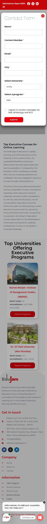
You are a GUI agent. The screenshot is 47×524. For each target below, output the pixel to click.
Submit (14, 119)
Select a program (14, 94)
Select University (14, 81)
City (7, 67)
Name (8, 26)
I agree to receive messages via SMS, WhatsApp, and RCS (23, 111)
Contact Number (14, 40)
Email (8, 54)
